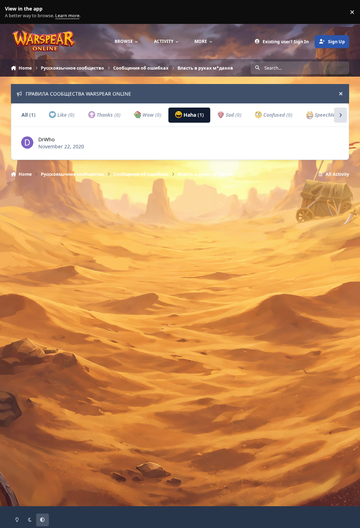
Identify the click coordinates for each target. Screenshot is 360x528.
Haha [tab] (193, 114)
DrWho (46, 139)
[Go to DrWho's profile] (27, 142)
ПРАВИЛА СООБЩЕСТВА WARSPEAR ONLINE (78, 93)
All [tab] (28, 114)
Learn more (13, 12)
